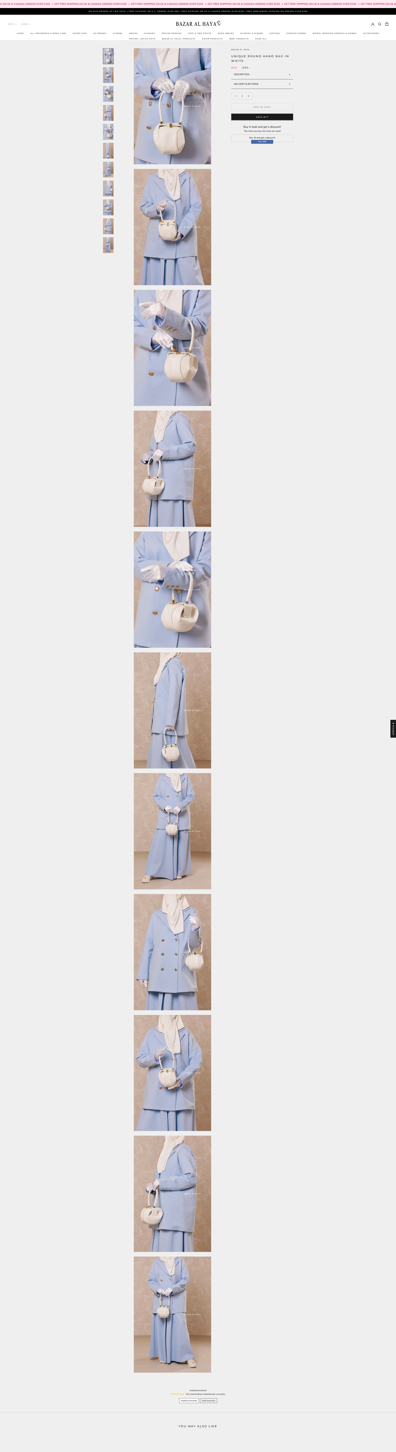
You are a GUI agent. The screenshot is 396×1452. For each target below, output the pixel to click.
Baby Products (239, 39)
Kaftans (274, 33)
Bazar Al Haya (240, 50)
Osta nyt (262, 117)
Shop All (261, 39)
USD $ (11, 24)
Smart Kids (80, 33)
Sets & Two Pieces (199, 33)
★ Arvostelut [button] (393, 728)
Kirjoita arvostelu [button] (189, 1400)
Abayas (133, 33)
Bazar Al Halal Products (179, 39)
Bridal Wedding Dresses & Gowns (335, 33)
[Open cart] (386, 24)
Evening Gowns (296, 33)
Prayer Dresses (172, 33)
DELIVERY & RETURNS (246, 83)
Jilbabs (118, 33)
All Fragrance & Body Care (48, 33)
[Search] (379, 24)
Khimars (149, 33)
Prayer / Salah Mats (142, 39)
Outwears (99, 33)
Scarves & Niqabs (251, 33)
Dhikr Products (212, 39)
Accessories (371, 33)
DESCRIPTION (241, 74)
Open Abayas (226, 33)
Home (20, 33)
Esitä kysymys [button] (208, 1400)
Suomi (24, 24)
